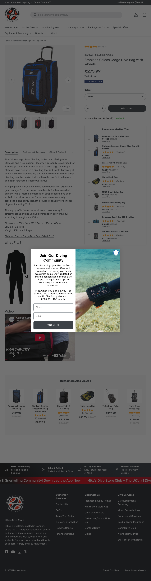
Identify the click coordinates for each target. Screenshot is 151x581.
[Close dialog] (116, 252)
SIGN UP (53, 325)
